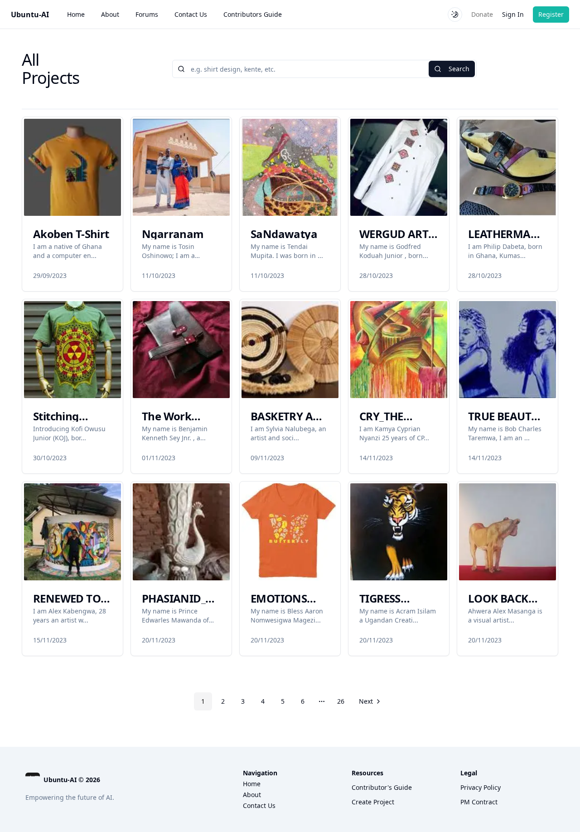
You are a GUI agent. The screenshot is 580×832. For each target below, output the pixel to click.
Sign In (513, 14)
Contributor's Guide (382, 787)
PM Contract (479, 802)
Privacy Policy (480, 787)
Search (459, 68)
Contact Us (190, 14)
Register (551, 14)
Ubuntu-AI (30, 14)
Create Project (373, 802)
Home (76, 14)
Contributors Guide (252, 14)
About (110, 14)
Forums (146, 14)
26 (340, 701)
